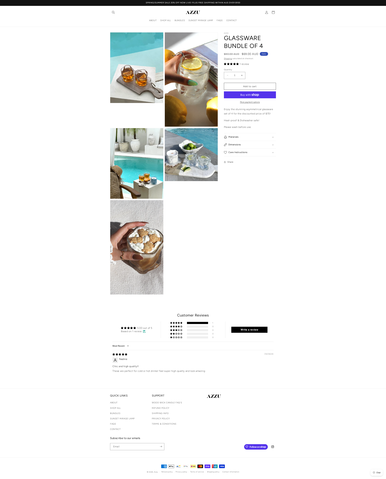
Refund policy (167, 472)
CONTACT (115, 429)
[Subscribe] (161, 446)
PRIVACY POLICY (161, 418)
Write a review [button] (249, 329)
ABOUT (114, 403)
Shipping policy (213, 472)
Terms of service (197, 472)
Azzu (156, 472)
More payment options (250, 102)
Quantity (228, 69)
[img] (119, 354)
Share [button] (230, 162)
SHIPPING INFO (160, 413)
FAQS (113, 424)
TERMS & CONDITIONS (164, 424)
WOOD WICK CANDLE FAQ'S (167, 403)
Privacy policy (181, 472)
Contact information (230, 472)
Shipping (228, 58)
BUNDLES (115, 413)
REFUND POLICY (160, 408)
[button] (113, 12)
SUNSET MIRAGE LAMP (122, 418)
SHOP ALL (115, 408)
